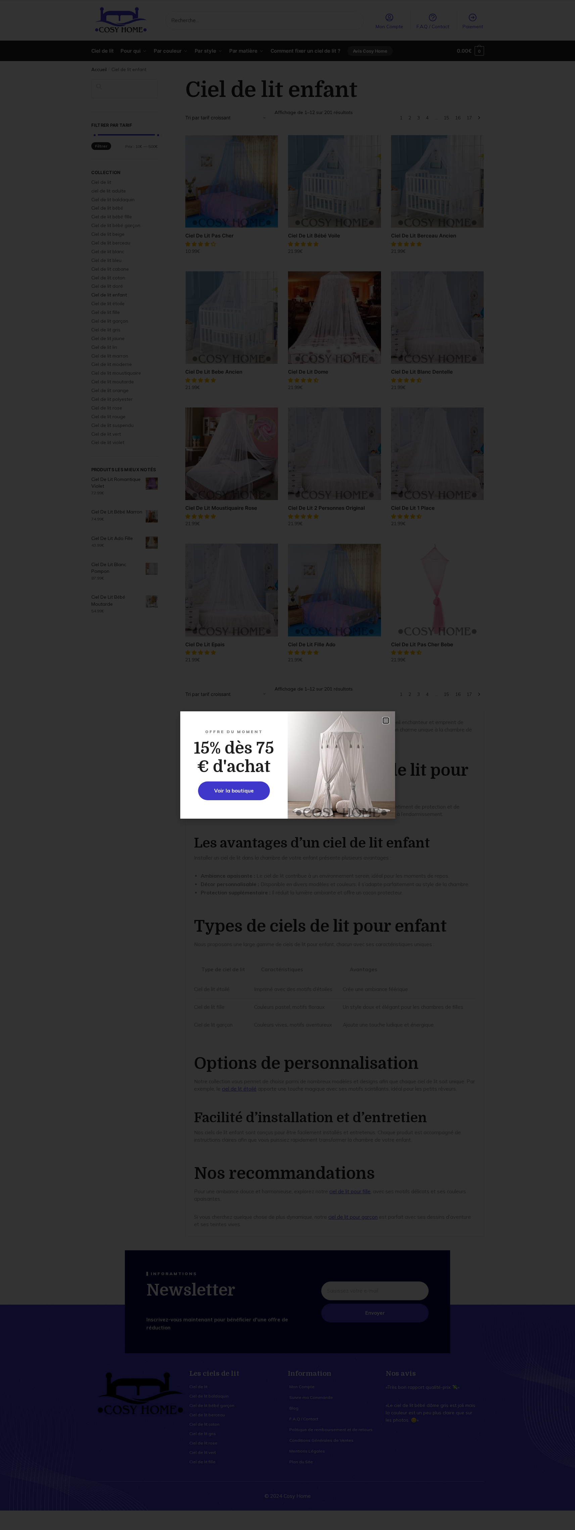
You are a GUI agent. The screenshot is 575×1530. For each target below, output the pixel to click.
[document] (287, 765)
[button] (385, 720)
